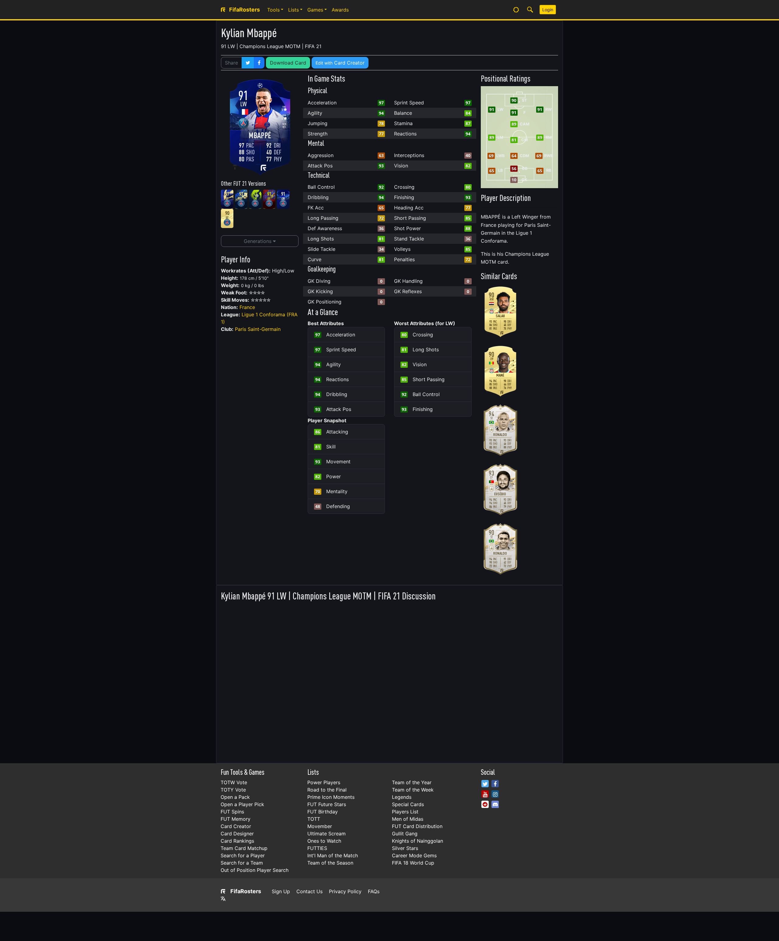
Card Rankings (237, 841)
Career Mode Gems (414, 855)
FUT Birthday (322, 812)
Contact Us (309, 891)
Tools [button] (273, 10)
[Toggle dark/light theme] (516, 9)
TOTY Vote (233, 790)
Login (547, 9)
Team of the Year (411, 782)
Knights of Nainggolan (417, 841)
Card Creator (340, 63)
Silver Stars (405, 848)
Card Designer (237, 833)
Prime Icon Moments (331, 797)
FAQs (373, 891)
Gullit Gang (404, 833)
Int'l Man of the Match (332, 855)
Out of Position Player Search (254, 870)
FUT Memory (235, 819)
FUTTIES (317, 848)
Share (231, 63)
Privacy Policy (345, 891)
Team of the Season (330, 863)
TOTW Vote (234, 782)
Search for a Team (242, 863)
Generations (258, 241)
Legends (401, 797)
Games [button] (315, 10)
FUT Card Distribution (417, 826)
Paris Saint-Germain (258, 329)
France (247, 307)
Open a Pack (235, 797)
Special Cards (408, 804)
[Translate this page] (223, 899)
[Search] (530, 9)
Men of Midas (407, 819)
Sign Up (281, 891)
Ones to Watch (324, 841)
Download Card (288, 63)
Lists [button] (293, 10)
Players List (405, 812)
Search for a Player (243, 855)
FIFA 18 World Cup (413, 863)
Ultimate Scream (326, 833)
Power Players (323, 782)
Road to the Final (327, 790)
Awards (340, 10)
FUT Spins (232, 812)
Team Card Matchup (244, 848)
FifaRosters (245, 891)
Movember (319, 826)
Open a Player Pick (242, 804)
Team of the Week (413, 790)
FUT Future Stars (326, 804)
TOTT (313, 819)
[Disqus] (389, 680)
